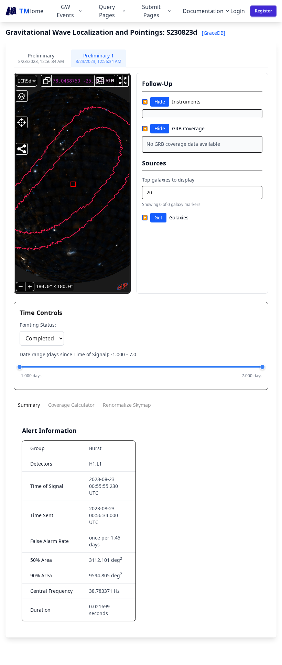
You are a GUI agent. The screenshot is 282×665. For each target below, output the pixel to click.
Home (35, 11)
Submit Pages (151, 11)
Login (237, 11)
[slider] (19, 367)
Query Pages (107, 11)
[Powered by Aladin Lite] (122, 286)
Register (263, 11)
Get (158, 217)
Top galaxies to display (168, 179)
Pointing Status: (38, 324)
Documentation (203, 11)
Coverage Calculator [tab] (71, 405)
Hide (159, 101)
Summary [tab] (29, 405)
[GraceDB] (213, 33)
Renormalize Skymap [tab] (127, 405)
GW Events (65, 11)
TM (23, 10)
